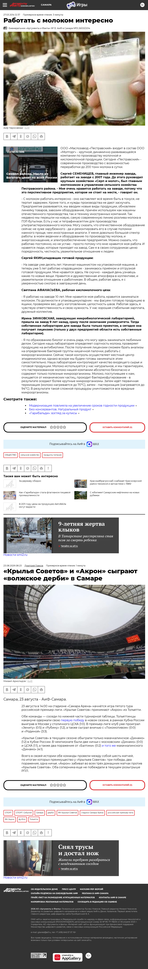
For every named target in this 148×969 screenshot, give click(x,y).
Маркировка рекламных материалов (52, 902)
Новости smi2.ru (15, 554)
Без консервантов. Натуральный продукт (60, 409)
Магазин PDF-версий (91, 889)
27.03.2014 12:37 (11, 14)
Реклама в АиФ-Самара (95, 893)
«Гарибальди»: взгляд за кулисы (53, 413)
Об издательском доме (44, 889)
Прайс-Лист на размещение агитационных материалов (63, 897)
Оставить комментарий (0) (117, 427)
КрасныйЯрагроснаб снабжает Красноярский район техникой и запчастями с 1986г (116, 482)
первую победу (72, 720)
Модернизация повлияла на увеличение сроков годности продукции (81, 405)
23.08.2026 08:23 (12, 565)
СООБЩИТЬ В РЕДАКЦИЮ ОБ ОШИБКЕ (97, 902)
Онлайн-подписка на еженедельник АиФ (54, 893)
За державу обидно (30, 481)
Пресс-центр (69, 889)
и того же (109, 745)
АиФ (27, 128)
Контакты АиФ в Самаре (112, 897)
